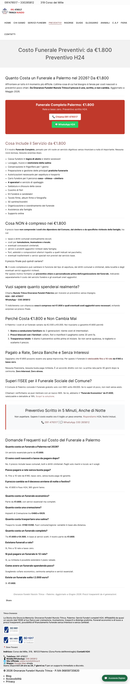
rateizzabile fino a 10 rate (99, 358)
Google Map (20, 663)
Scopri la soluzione (45, 396)
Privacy (10, 681)
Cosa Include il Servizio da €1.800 (35, 143)
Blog (8, 676)
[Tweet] (19, 600)
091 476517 (51, 422)
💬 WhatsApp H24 (65, 124)
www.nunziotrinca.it (30, 661)
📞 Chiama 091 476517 (65, 116)
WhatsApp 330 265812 (77, 422)
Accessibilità (13, 678)
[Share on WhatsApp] (24, 600)
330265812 (27, 2)
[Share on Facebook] (15, 600)
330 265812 (31, 658)
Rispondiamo (89, 416)
